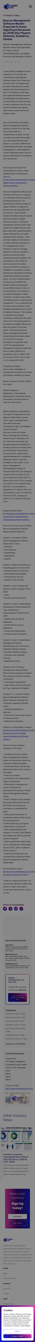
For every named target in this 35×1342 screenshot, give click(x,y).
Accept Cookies (17, 1336)
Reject (17, 1331)
